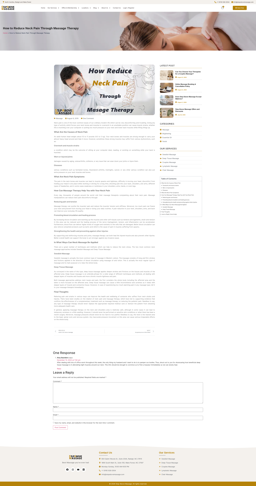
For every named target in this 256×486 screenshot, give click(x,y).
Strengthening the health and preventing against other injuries (180, 202)
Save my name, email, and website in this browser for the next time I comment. (85, 423)
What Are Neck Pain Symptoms (170, 192)
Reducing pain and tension (170, 197)
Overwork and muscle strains (171, 185)
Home (43, 8)
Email (55, 415)
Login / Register (128, 8)
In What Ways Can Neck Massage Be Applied (173, 204)
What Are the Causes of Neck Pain (171, 183)
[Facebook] (67, 469)
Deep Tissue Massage (169, 209)
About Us (105, 8)
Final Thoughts (165, 212)
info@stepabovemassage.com (244, 2)
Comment (57, 381)
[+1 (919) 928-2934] (215, 2)
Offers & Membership (69, 8)
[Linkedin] (83, 469)
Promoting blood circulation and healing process (176, 200)
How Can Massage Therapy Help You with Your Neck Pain (177, 195)
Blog (95, 8)
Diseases (165, 190)
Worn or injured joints (168, 188)
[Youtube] (78, 469)
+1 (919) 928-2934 (223, 2)
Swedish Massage (168, 207)
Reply (59, 369)
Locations (85, 8)
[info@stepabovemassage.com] (232, 2)
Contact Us (117, 8)
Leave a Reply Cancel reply (169, 214)
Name (56, 407)
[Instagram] (73, 469)
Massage (59, 118)
